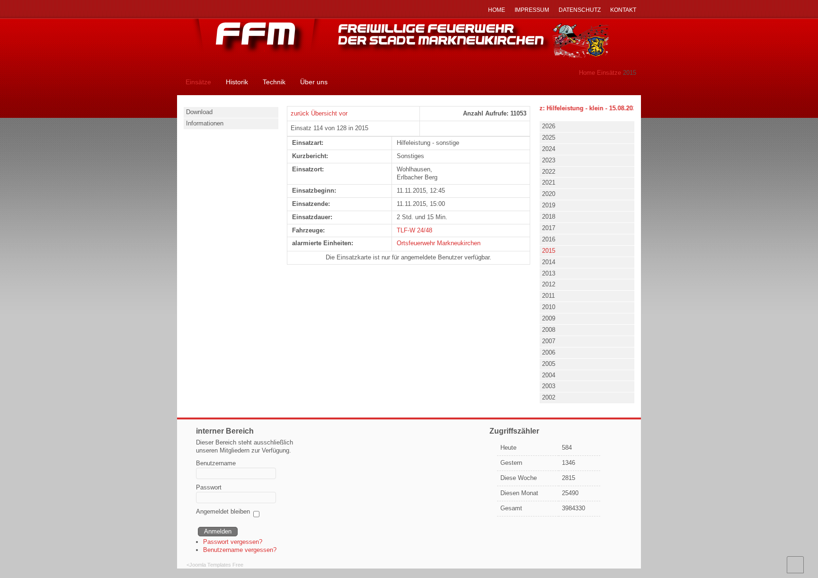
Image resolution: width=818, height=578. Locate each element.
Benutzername (216, 463)
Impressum (532, 10)
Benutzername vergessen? (239, 549)
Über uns (314, 82)
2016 (548, 239)
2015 (548, 250)
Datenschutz (580, 10)
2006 (548, 352)
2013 (548, 273)
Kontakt (623, 10)
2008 (548, 329)
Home (587, 72)
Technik (274, 82)
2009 (548, 318)
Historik (237, 82)
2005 (548, 363)
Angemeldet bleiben (223, 511)
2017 (548, 227)
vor (343, 113)
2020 (548, 193)
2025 (548, 137)
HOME (496, 10)
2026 (548, 126)
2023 (548, 160)
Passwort (209, 487)
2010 (548, 307)
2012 (548, 284)
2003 (548, 386)
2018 (548, 216)
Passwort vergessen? (232, 541)
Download (199, 112)
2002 (548, 397)
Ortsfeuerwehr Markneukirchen (438, 243)
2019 (548, 205)
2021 (548, 182)
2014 (548, 262)
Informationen (204, 123)
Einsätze (609, 72)
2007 (548, 341)
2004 (548, 375)
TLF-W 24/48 (414, 230)
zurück (300, 113)
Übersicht (324, 113)
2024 (548, 148)
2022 (548, 171)
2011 (548, 295)
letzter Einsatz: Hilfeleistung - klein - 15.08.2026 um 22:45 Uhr (586, 108)
